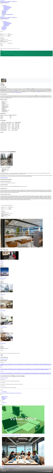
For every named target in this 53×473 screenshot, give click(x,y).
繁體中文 (11, 14)
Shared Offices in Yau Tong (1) (38, 373)
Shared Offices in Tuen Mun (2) (30, 373)
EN (11, 1)
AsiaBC (14, 92)
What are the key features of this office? (5, 194)
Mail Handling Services (7, 8)
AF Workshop (2, 261)
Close (1, 50)
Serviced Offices (4, 12)
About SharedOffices (5, 396)
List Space (3, 15)
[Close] (0, 47)
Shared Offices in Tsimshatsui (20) (16, 369)
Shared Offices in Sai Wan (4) (5, 364)
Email (9, 36)
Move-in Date (5, 41)
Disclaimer (3, 399)
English (6, 14)
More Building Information (3, 177)
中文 (16, 1)
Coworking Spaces (4, 11)
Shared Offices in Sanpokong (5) (7, 369)
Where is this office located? (4, 184)
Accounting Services (6, 22)
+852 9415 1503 (5, 1)
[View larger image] (3, 80)
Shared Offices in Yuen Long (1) (46, 373)
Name (9, 33)
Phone (9, 35)
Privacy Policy (4, 398)
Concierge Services (6, 25)
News (4, 0)
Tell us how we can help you (4, 377)
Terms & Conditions (4, 397)
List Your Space (4, 402)
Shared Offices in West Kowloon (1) (35, 369)
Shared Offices (39, 91)
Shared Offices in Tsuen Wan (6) (21, 373)
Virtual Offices (4, 10)
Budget (9, 215)
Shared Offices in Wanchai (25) (39, 364)
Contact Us (1, 1)
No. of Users (10, 40)
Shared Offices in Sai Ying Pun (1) (13, 364)
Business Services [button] (4, 5)
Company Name (10, 34)
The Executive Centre (2, 310)
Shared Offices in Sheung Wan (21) (22, 364)
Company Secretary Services (7, 7)
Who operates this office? (4, 188)
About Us (1, 0)
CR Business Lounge (19, 92)
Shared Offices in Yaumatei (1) (44, 369)
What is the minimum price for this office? (6, 181)
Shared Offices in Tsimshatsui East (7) (26, 369)
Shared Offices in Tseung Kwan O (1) (12, 373)
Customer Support (4, 391)
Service (7, 39)
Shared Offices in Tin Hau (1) (31, 364)
